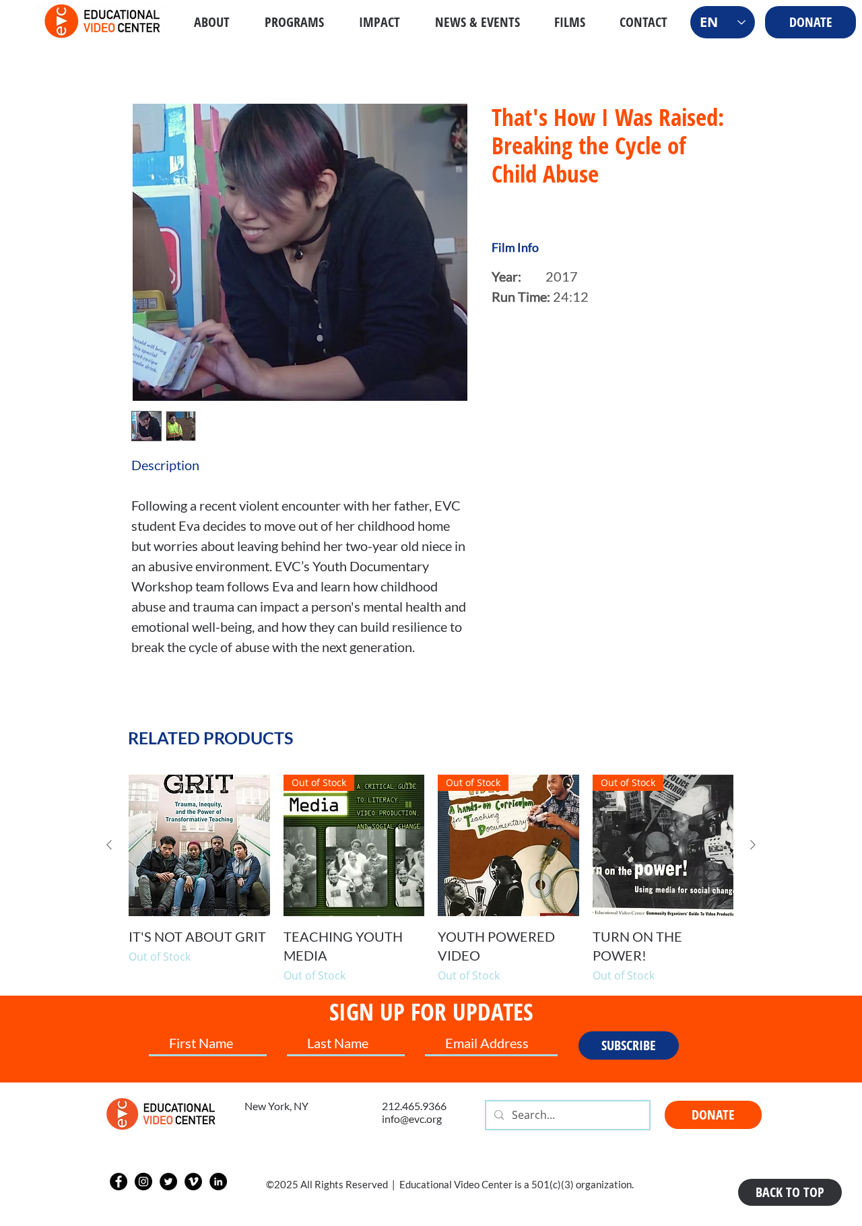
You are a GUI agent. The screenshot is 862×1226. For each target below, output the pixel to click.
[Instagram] (143, 1181)
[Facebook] (118, 1181)
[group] (431, 879)
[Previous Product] (109, 845)
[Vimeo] (193, 1181)
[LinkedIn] (218, 1181)
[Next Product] (753, 845)
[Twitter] (168, 1181)
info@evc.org (412, 1118)
